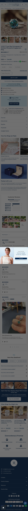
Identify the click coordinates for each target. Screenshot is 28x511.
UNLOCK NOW (21, 258)
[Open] (3, 507)
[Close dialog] (27, 247)
